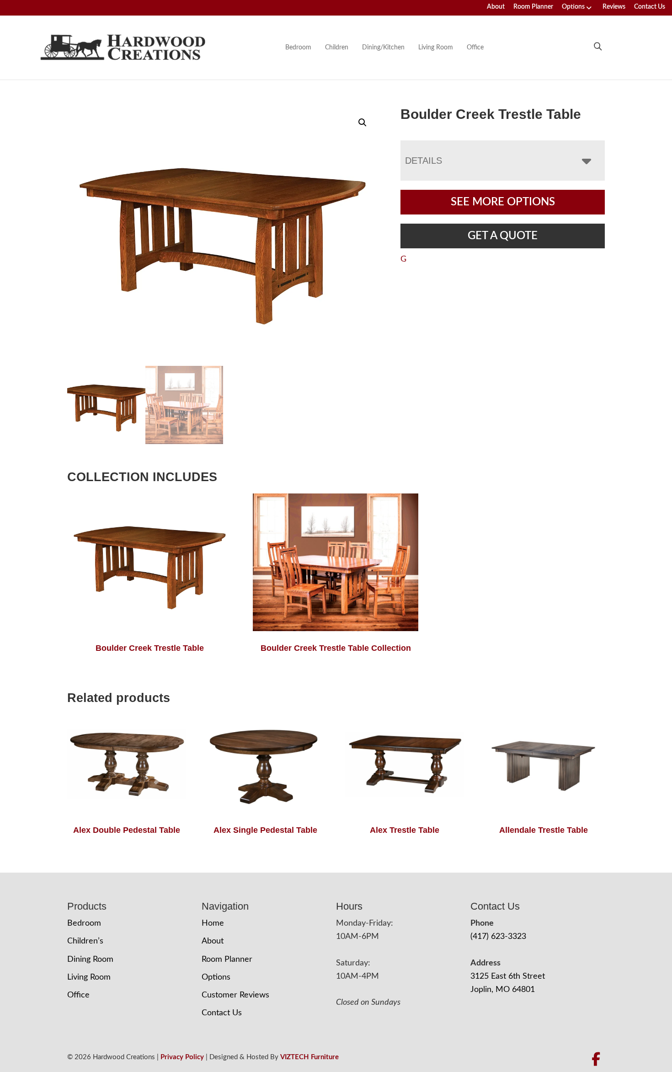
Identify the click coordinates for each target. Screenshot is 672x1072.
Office (475, 47)
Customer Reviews (235, 995)
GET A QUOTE (503, 235)
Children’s (85, 941)
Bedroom (298, 47)
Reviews (614, 7)
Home (213, 923)
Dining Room (90, 959)
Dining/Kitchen (383, 47)
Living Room (435, 47)
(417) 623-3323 (498, 937)
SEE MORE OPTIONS (503, 202)
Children (336, 47)
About (496, 7)
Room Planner (533, 7)
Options (573, 7)
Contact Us (649, 7)
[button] (362, 122)
